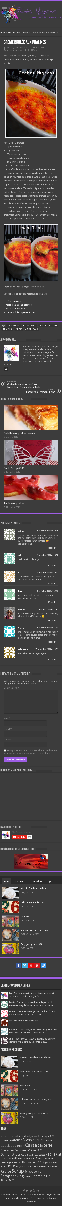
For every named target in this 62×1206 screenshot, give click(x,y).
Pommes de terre (43, 1166)
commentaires (35, 881)
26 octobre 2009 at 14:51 (47, 628)
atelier (17, 1140)
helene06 (23, 649)
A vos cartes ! (34, 1140)
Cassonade (30, 325)
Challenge (7, 1150)
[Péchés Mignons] (31, 13)
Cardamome (14, 325)
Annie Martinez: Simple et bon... (24, 1020)
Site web (8, 739)
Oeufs (54, 325)
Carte (31, 1145)
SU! (54, 1176)
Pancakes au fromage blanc (40, 390)
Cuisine (15, 32)
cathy (21, 531)
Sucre (19, 329)
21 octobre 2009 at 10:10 (47, 531)
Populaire (18, 881)
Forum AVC (29, 1158)
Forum (19, 1158)
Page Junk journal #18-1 (32, 944)
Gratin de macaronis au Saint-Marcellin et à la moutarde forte (23, 384)
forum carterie (44, 1158)
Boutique (7, 1145)
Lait (33, 1162)
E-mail (8, 729)
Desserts (25, 32)
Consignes (21, 1150)
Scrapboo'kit (32, 1171)
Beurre (49, 1140)
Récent (6, 881)
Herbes (26, 1162)
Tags (48, 881)
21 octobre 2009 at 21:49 (47, 609)
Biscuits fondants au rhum (33, 888)
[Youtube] (37, 965)
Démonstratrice (12, 1154)
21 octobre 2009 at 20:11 (47, 572)
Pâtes (54, 1166)
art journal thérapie (38, 1136)
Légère (45, 1162)
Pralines (7, 329)
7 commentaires (14, 50)
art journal (20, 1136)
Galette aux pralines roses (19, 433)
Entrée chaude (31, 1155)
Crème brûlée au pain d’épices (20, 312)
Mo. (8, 48)
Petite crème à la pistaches (19, 305)
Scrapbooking (12, 1176)
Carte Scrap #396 (14, 468)
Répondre (52, 548)
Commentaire (11, 688)
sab (20, 555)
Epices (42, 1154)
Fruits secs (17, 1162)
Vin (13, 1180)
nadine (21, 609)
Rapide (6, 1171)
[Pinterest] (31, 965)
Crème (43, 325)
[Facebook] (18, 965)
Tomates (6, 1179)
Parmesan (30, 1166)
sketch (28, 1176)
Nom (7, 718)
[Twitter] (25, 965)
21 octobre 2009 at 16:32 (47, 555)
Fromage (6, 1162)
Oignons (20, 1166)
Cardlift (20, 1145)
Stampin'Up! (42, 1176)
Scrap (18, 1171)
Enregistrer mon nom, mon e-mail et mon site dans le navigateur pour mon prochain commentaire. (30, 751)
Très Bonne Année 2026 (32, 902)
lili (19, 572)
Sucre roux (32, 329)
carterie (45, 1145)
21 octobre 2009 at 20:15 (47, 591)
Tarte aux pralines (14, 503)
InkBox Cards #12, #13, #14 (34, 930)
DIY (39, 1150)
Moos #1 (25, 916)
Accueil (6, 32)
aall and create (8, 1136)
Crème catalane (13, 301)
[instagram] (43, 965)
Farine (12, 1158)
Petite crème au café (15, 308)
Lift (38, 1162)
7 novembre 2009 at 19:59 (46, 649)
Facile (50, 1154)
